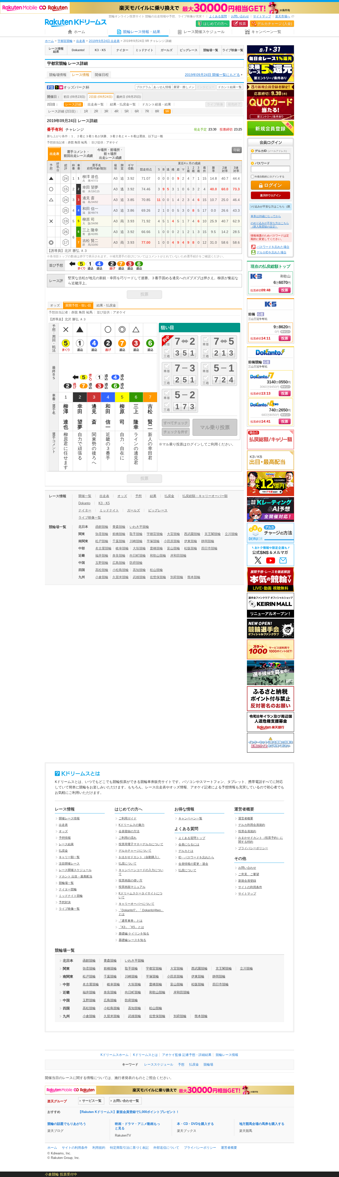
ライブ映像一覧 (89, 517)
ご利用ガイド (127, 818)
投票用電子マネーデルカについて (141, 844)
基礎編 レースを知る (132, 940)
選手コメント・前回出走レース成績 (78, 154)
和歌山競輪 (158, 555)
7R (147, 111)
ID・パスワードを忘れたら (196, 857)
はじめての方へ (215, 24)
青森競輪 (118, 527)
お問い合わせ (240, 16)
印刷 (237, 150)
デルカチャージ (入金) (274, 24)
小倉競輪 (101, 577)
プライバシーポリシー (253, 848)
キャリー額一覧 (69, 857)
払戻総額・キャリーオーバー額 (205, 496)
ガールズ (133, 510)
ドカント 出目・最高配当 (75, 876)
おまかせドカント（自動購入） (139, 857)
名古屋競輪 (103, 548)
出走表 (80, 41)
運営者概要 (245, 818)
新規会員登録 (270, 128)
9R (167, 111)
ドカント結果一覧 (230, 87)
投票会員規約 (247, 831)
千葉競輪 (118, 541)
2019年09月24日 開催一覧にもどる (212, 75)
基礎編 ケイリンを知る (134, 933)
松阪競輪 (190, 548)
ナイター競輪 (68, 889)
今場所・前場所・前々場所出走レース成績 (110, 154)
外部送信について (166, 1147)
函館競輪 (101, 527)
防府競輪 (136, 563)
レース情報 (80, 75)
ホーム (49, 41)
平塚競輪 (153, 541)
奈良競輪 (118, 555)
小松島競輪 (120, 570)
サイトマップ (262, 16)
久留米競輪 (120, 577)
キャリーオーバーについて (136, 904)
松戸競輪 (101, 541)
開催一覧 (84, 496)
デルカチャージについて (135, 850)
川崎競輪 (136, 541)
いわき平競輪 (139, 527)
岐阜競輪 (122, 548)
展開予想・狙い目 (78, 305)
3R (106, 111)
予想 (138, 496)
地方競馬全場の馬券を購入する (261, 1124)
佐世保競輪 (158, 577)
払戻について (127, 863)
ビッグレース (158, 510)
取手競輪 (136, 534)
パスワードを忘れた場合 (273, 247)
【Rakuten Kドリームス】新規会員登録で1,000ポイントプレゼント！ (128, 1112)
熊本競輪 (193, 577)
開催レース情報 (69, 818)
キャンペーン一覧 (190, 818)
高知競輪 (139, 570)
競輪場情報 (58, 75)
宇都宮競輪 (65, 41)
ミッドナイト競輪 (71, 896)
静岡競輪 (207, 541)
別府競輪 (176, 577)
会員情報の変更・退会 (193, 864)
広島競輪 (118, 563)
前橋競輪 (118, 534)
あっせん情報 (162, 87)
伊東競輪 (190, 541)
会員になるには (188, 844)
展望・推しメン (183, 87)
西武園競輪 (192, 534)
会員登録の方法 (129, 831)
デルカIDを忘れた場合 (271, 252)
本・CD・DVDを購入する (195, 1124)
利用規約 (98, 1147)
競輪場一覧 (66, 883)
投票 (242, 24)
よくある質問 (218, 16)
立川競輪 (231, 534)
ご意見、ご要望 (248, 874)
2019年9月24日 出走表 (104, 41)
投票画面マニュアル (132, 887)
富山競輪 (173, 548)
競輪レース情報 (227, 1055)
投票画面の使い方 (130, 880)
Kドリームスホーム (115, 1055)
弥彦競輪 (101, 534)
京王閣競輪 (212, 534)
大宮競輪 (173, 534)
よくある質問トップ (191, 838)
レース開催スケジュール (75, 870)
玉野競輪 (101, 563)
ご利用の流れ (127, 838)
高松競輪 (101, 570)
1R (86, 111)
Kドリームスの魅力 (131, 825)
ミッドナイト (109, 510)
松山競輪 (156, 570)
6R (137, 111)
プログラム (143, 87)
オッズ (55, 305)
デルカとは (185, 851)
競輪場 (208, 1064)
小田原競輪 (172, 541)
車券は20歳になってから (266, 216)
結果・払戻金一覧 (123, 104)
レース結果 (66, 844)
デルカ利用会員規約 (251, 825)
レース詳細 (73, 104)
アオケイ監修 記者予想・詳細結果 (186, 1055)
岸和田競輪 (178, 555)
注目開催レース (69, 863)
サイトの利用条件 (250, 887)
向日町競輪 (138, 555)
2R (96, 111)
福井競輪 (101, 555)
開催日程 (102, 75)
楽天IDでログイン (270, 195)
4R (116, 111)
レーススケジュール (158, 1064)
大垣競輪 (139, 548)
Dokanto (84, 503)
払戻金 (169, 496)
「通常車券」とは (130, 920)
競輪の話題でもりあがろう (66, 1124)
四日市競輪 (209, 548)
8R (157, 111)
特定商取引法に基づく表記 (129, 1147)
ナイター (84, 510)
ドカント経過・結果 (156, 104)
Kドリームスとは (145, 1055)
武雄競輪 (139, 577)
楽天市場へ (282, 16)
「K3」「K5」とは (131, 927)
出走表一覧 (96, 104)
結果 (153, 496)
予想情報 (65, 838)
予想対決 (65, 902)
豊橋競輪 (156, 548)
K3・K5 (104, 503)
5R (127, 111)
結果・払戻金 (106, 305)
